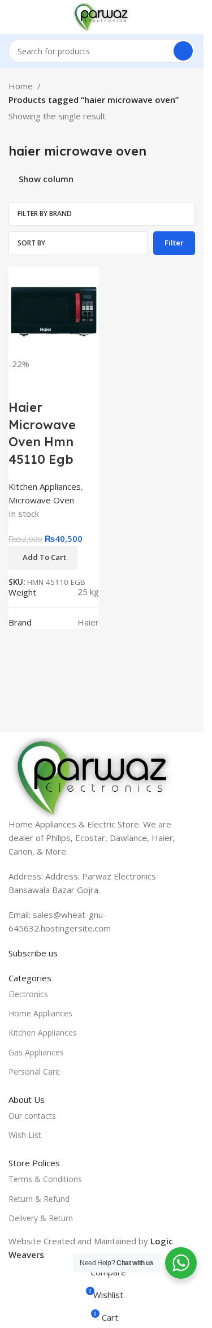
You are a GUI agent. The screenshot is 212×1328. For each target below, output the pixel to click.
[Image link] (93, 776)
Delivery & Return (40, 1218)
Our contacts (32, 1115)
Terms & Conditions (45, 1179)
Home (20, 86)
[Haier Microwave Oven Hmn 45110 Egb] (53, 310)
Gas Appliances (36, 1052)
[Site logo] (102, 15)
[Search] (183, 51)
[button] (42, 558)
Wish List (24, 1134)
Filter (174, 243)
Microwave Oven (41, 500)
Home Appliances (40, 1013)
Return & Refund (39, 1198)
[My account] (190, 17)
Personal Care (34, 1071)
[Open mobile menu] (13, 17)
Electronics (28, 994)
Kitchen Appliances (44, 486)
